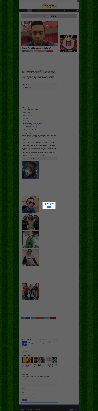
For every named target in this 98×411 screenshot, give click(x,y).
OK (49, 206)
